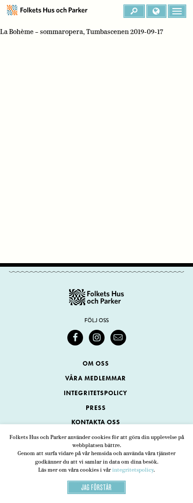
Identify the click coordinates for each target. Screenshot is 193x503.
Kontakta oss (95, 422)
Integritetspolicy (95, 393)
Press (96, 408)
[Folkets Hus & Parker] (47, 11)
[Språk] (156, 11)
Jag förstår (96, 487)
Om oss (96, 363)
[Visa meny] (177, 11)
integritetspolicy (133, 470)
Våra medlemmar (95, 378)
